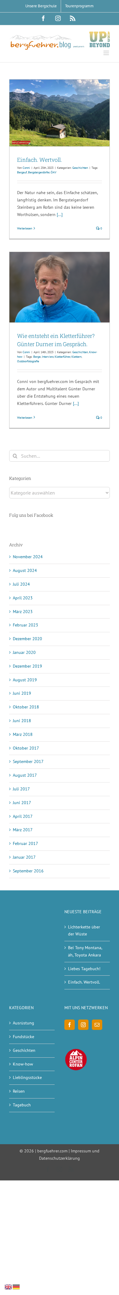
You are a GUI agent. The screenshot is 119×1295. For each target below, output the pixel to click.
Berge (37, 357)
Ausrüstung (23, 1023)
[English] (9, 1286)
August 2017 (25, 775)
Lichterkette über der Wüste (84, 930)
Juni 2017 (22, 802)
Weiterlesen (24, 228)
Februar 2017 (25, 843)
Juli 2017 (21, 789)
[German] (16, 1286)
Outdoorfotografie (28, 361)
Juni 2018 (22, 720)
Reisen (19, 1091)
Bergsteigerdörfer (38, 172)
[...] (60, 214)
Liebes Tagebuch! (84, 968)
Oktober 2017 (26, 748)
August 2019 (25, 680)
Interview (47, 357)
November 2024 (28, 556)
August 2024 (25, 570)
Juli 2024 (21, 584)
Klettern (76, 357)
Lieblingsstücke (27, 1077)
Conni (26, 168)
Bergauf (22, 172)
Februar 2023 (25, 625)
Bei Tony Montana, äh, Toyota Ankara (85, 951)
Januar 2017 (24, 857)
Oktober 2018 (26, 707)
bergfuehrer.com (52, 1151)
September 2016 (28, 871)
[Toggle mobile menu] (106, 53)
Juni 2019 (22, 693)
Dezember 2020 (27, 638)
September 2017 (28, 761)
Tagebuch (22, 1105)
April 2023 (23, 598)
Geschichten (80, 168)
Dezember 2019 (27, 666)
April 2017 (23, 816)
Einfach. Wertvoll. (39, 159)
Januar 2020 (24, 652)
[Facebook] (69, 1025)
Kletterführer (62, 357)
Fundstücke (23, 1036)
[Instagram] (83, 1025)
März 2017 (23, 829)
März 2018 (23, 734)
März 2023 (23, 611)
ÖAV (53, 172)
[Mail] (97, 1025)
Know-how (23, 1064)
